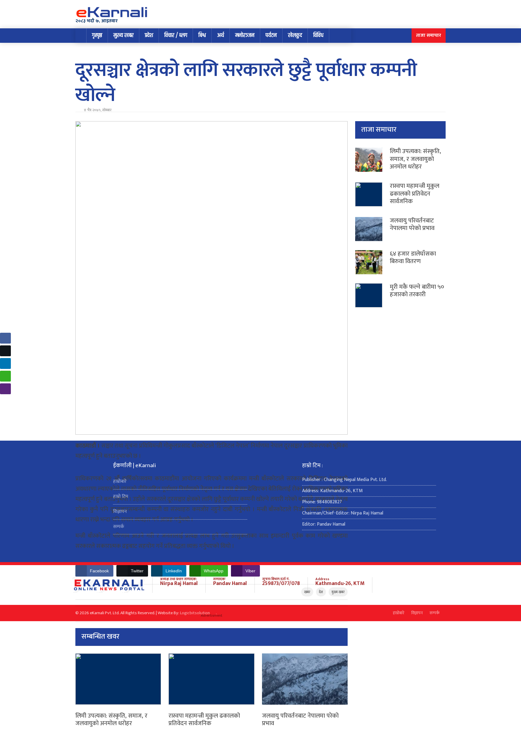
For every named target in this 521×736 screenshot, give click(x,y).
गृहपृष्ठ (97, 35)
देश (321, 592)
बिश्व (202, 35)
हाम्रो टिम (120, 496)
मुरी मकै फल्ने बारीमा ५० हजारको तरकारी (417, 291)
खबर (307, 592)
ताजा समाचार (428, 35)
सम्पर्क (118, 527)
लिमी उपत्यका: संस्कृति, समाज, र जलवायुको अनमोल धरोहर (111, 720)
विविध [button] (318, 35)
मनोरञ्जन (244, 35)
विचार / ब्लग (175, 35)
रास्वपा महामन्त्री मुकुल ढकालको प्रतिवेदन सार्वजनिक (204, 720)
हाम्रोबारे (120, 481)
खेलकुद (295, 35)
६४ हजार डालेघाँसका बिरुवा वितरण (413, 258)
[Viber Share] (5, 388)
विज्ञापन (120, 512)
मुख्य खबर (338, 592)
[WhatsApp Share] (5, 376)
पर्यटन (271, 35)
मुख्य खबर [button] (123, 35)
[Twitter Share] (5, 350)
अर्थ (220, 35)
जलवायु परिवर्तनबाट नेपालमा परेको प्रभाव (300, 720)
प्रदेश (149, 35)
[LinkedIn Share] (5, 363)
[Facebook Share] (5, 338)
